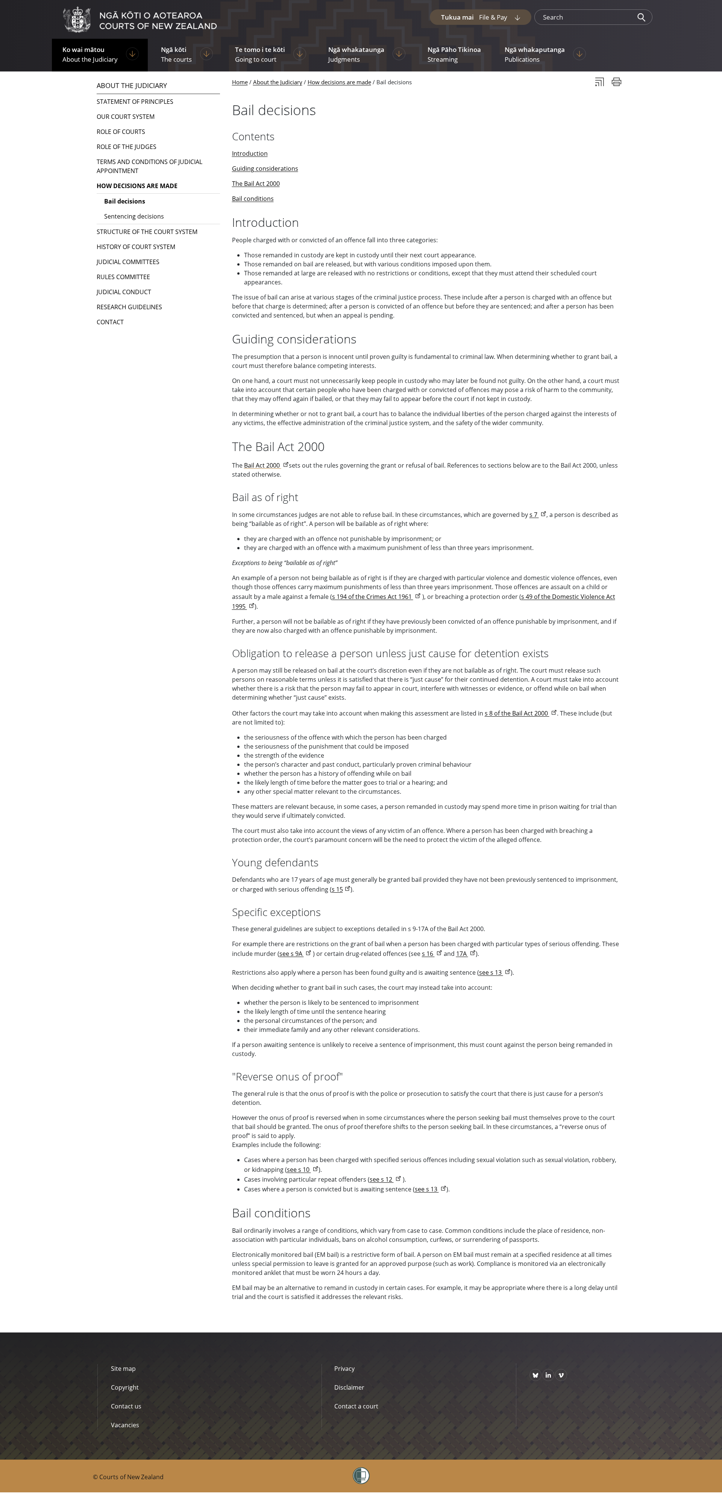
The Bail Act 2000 (256, 183)
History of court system (136, 247)
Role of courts (121, 132)
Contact (110, 322)
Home (240, 82)
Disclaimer (349, 1387)
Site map (123, 1368)
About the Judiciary (277, 82)
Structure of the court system (147, 232)
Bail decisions (124, 201)
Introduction (250, 153)
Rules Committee (123, 277)
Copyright (125, 1387)
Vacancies (125, 1425)
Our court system (126, 116)
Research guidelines (129, 307)
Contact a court (356, 1406)
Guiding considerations (265, 168)
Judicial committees (128, 262)
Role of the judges (126, 147)
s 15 (337, 889)
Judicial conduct (124, 292)
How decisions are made (339, 82)
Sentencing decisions (134, 216)
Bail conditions (253, 198)
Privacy (344, 1368)
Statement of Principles (135, 101)
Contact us (126, 1406)
